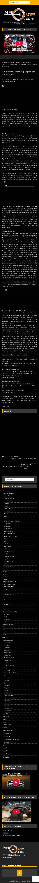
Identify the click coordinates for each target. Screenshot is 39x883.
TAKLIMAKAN (6, 736)
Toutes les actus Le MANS (10, 612)
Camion (6, 506)
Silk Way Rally (7, 733)
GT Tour (5, 576)
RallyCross (7, 549)
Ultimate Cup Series (8, 624)
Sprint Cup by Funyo (8, 586)
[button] (36, 57)
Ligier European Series (10, 536)
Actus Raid (5, 638)
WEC (5, 622)
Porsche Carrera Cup (9, 584)
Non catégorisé (6, 754)
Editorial (4, 745)
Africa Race (7, 742)
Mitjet (5, 539)
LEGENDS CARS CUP (9, 533)
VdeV (4, 627)
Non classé (5, 757)
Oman (5, 675)
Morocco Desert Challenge (11, 673)
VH (3, 629)
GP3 (5, 609)
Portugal (6, 680)
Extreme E (6, 728)
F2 (4, 596)
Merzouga (7, 670)
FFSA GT (6, 513)
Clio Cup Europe (7, 566)
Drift (4, 569)
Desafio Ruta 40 (8, 652)
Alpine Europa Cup (9, 498)
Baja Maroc (6, 716)
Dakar (4, 722)
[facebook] (19, 873)
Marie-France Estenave (26, 79)
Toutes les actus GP (8, 594)
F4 (4, 602)
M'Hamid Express (9, 665)
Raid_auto (7, 685)
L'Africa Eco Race (8, 831)
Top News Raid (8, 708)
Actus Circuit (15, 63)
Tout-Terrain (7, 710)
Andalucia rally (8, 650)
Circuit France (7, 508)
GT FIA (5, 518)
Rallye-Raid (7, 690)
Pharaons (6, 678)
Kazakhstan (7, 660)
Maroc (5, 668)
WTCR (4, 634)
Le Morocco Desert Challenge (12, 835)
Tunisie (6, 713)
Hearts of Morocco (9, 658)
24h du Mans (7, 614)
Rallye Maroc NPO (8, 730)
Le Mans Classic (8, 531)
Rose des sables (8, 693)
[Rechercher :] (19, 2)
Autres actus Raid (8, 640)
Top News (6, 705)
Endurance (7, 619)
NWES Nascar (8, 546)
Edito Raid (6, 751)
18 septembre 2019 (10, 79)
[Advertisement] (19, 434)
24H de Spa (7, 496)
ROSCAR (6, 554)
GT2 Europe (7, 523)
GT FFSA (5, 574)
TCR (4, 592)
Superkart (7, 559)
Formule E (6, 604)
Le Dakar (6, 833)
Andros (6, 501)
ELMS (5, 617)
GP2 (5, 606)
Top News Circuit (8, 561)
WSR (5, 564)
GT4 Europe (7, 526)
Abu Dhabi (7, 647)
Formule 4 (5, 571)
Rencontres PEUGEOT (10, 551)
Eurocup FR (7, 511)
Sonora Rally (7, 703)
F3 (4, 599)
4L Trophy (6, 645)
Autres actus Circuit (8, 493)
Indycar (5, 579)
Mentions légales (7, 857)
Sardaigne (7, 700)
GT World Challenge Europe (12, 521)
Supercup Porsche (9, 556)
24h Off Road (7, 642)
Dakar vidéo (7, 724)
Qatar (5, 683)
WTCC (4, 632)
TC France (5, 589)
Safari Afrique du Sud (10, 698)
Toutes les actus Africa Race (11, 739)
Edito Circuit (6, 748)
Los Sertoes (7, 663)
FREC (5, 516)
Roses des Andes (9, 695)
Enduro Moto (7, 655)
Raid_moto (7, 688)
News (5, 541)
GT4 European (8, 528)
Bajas (4, 719)
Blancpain (6, 503)
